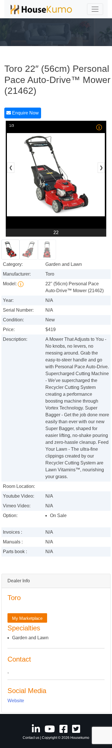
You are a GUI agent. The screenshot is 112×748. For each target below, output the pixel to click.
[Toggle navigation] (95, 9)
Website (15, 700)
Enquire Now (25, 112)
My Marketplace (27, 618)
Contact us (31, 738)
